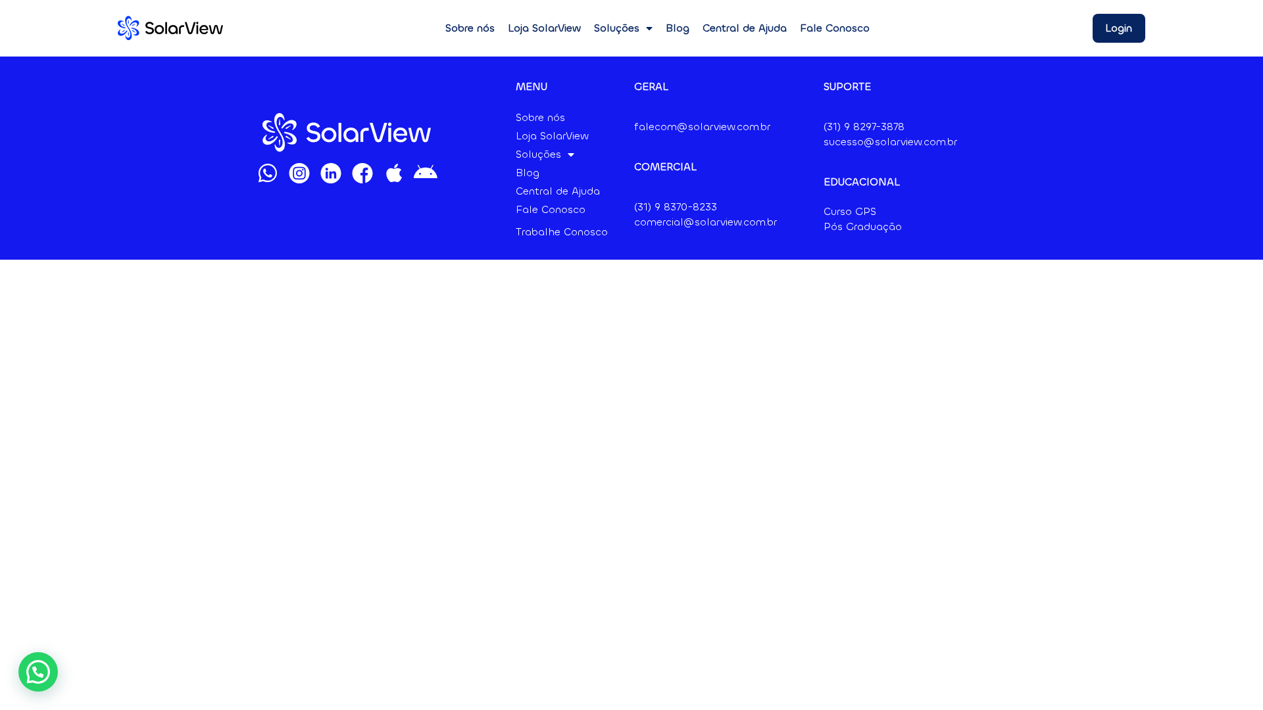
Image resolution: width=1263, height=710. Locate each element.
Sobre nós (470, 28)
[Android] (425, 172)
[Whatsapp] (267, 172)
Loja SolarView (544, 28)
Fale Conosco (835, 28)
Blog (677, 28)
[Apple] (394, 172)
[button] (38, 672)
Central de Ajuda (745, 28)
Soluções (616, 28)
